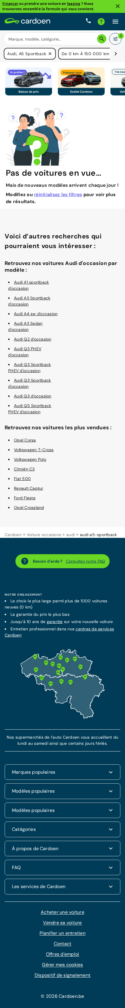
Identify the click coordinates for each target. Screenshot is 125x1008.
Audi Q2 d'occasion (32, 339)
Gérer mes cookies (62, 965)
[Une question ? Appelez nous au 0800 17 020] (88, 21)
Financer (10, 3)
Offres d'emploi (62, 954)
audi (70, 534)
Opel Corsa (25, 440)
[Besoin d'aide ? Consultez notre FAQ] (101, 21)
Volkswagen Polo (30, 459)
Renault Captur (28, 488)
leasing (74, 3)
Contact (63, 944)
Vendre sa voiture (62, 923)
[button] (50, 53)
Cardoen (13, 534)
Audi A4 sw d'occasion (36, 313)
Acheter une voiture (62, 912)
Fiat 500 (22, 478)
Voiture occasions (44, 534)
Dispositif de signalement (62, 975)
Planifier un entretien (62, 933)
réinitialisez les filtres (58, 194)
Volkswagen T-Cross (34, 449)
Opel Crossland (29, 507)
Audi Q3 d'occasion (32, 396)
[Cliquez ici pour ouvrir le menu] (115, 22)
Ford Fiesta (24, 497)
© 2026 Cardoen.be (62, 996)
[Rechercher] (101, 38)
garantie (55, 621)
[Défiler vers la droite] (116, 54)
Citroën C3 (24, 469)
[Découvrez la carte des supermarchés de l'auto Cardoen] (62, 717)
